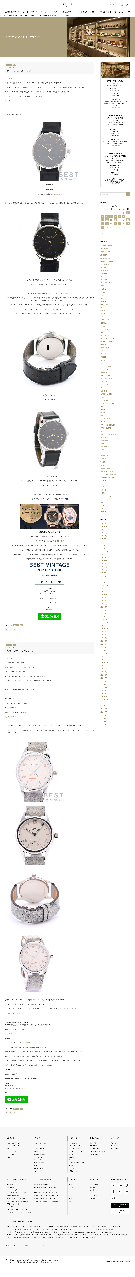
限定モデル (103, 511)
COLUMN (71, 1196)
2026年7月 (103, 527)
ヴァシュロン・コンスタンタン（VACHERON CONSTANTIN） (36, 1226)
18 (107, 223)
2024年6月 (103, 604)
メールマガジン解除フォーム (120, 1211)
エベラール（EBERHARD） (14, 1238)
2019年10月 (104, 706)
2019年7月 (103, 712)
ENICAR (102, 326)
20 (115, 223)
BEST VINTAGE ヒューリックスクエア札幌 (19, 1212)
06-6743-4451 (26, 1043)
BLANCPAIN (104, 270)
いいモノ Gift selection (40, 1160)
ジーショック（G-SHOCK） (86, 1238)
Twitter (14, 629)
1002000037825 (56, 194)
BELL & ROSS (104, 267)
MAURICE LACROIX (106, 394)
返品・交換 (72, 1157)
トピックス (10, 1157)
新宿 (14, 65)
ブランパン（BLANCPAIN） (74, 1226)
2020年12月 (104, 663)
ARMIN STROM (105, 255)
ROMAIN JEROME (105, 446)
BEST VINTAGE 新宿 (12, 1207)
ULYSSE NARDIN (105, 468)
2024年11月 (104, 588)
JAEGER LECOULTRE (106, 366)
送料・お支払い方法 (74, 1146)
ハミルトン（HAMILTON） (70, 1238)
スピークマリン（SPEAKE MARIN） (41, 1235)
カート (122, 4)
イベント (103, 487)
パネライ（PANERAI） (65, 1229)
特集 (92, 12)
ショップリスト (68, 12)
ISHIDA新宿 (10, 1184)
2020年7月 (103, 678)
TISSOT (102, 462)
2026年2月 (103, 542)
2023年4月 (103, 647)
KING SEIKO (104, 372)
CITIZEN (102, 307)
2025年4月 (103, 573)
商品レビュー (114, 1148)
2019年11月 (104, 703)
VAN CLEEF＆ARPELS (107, 477)
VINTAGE (103, 480)
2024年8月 (103, 598)
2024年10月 (104, 591)
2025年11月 (104, 551)
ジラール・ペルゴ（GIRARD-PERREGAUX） (35, 1232)
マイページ (110, 5)
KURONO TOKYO (105, 375)
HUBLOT (103, 357)
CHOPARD (103, 301)
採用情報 (92, 1198)
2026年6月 (103, 530)
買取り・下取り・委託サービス (98, 1151)
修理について (73, 1171)
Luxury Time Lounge (13, 1196)
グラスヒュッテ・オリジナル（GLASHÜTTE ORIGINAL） (76, 1232)
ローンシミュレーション (76, 1151)
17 (102, 223)
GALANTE (103, 332)
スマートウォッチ (39, 1148)
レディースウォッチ (106, 496)
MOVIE (71, 1190)
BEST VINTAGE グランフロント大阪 (17, 1209)
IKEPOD (102, 360)
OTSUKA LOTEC (105, 419)
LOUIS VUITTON (105, 388)
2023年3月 (103, 650)
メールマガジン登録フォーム (120, 1205)
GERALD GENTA (105, 335)
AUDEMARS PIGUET (106, 261)
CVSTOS (102, 314)
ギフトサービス (73, 1160)
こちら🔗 (61, 541)
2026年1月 (103, 545)
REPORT (71, 1198)
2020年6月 (103, 681)
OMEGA (102, 413)
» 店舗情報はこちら (115, 107)
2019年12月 (104, 700)
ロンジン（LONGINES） (74, 1235)
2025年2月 (103, 579)
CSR (91, 1193)
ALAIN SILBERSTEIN (106, 252)
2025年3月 (103, 576)
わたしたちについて (104, 12)
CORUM (102, 311)
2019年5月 (103, 718)
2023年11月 (104, 625)
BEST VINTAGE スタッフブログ (53, 15)
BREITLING (103, 280)
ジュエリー (44, 12)
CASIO (102, 295)
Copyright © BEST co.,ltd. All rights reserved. (118, 1261)
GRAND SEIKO (104, 348)
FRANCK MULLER (105, 329)
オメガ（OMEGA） (35, 1229)
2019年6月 (103, 715)
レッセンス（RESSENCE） (60, 1235)
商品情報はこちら (10, 717)
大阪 (14, 645)
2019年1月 (103, 727)
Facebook (6, 629)
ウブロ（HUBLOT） (96, 1229)
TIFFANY (103, 459)
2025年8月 (103, 561)
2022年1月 (103, 653)
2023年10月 (104, 629)
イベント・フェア (82, 12)
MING (102, 397)
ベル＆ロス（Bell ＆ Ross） (30, 1238)
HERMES (103, 354)
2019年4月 (103, 721)
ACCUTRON (104, 249)
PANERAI (103, 422)
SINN (102, 453)
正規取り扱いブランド (12, 12)
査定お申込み (94, 1154)
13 (115, 220)
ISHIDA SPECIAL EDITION (41, 1154)
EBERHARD (104, 323)
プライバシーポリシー (29, 1245)
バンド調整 (72, 1168)
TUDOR (102, 465)
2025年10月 (104, 554)
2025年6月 (103, 567)
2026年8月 (103, 523)
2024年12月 (104, 585)
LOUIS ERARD (104, 385)
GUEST (71, 1201)
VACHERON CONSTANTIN (108, 474)
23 (128, 223)
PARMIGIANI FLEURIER (107, 425)
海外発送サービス (74, 1165)
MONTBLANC (104, 400)
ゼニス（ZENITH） (108, 1229)
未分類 (102, 505)
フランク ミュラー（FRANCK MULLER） (17, 1229)
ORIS (101, 416)
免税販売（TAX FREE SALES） (77, 1162)
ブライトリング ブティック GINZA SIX (17, 1201)
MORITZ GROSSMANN (107, 403)
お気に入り (117, 4)
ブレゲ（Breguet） (60, 1226)
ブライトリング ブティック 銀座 (16, 1198)
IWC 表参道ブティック (13, 1204)
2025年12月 (104, 548)
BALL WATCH (104, 264)
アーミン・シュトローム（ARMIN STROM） (18, 1235)
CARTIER (103, 292)
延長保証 (71, 1154)
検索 (127, 4)
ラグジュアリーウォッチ (41, 1143)
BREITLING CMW (105, 283)
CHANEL (103, 298)
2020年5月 (103, 684)
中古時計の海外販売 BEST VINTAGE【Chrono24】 (47, 1201)
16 (128, 220)
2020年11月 (104, 666)
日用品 (35, 1165)
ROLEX (102, 443)
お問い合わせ (119, 12)
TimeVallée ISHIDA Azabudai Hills (16, 1193)
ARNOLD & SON (105, 258)
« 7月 (102, 233)
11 (107, 220)
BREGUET (103, 277)
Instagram (10, 629)
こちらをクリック (10, 1034)
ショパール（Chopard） (115, 1226)
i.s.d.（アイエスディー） (40, 1168)
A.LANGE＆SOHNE (106, 246)
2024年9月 (103, 595)
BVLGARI (103, 289)
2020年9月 (103, 672)
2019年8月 (103, 709)
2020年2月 (103, 693)
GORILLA (103, 345)
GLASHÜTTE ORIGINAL (107, 341)
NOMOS (9, 65)
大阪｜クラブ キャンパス (19, 650)
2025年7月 (103, 564)
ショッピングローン (75, 1148)
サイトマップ (43, 1245)
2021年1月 (103, 659)
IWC (101, 363)
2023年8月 (103, 635)
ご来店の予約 (94, 1146)
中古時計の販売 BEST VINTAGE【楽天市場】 (46, 1193)
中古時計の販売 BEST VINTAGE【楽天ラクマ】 (46, 1198)
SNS (128, 12)
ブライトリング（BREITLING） (49, 1229)
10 (102, 220)
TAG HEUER (104, 456)
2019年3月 (103, 724)
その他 (102, 493)
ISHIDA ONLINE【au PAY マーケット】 (44, 1190)
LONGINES (103, 382)
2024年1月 (103, 619)
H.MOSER (103, 351)
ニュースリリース (95, 1196)
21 (119, 223)
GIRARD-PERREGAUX (107, 338)
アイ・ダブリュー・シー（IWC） (81, 1229)
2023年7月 (103, 638)
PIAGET (102, 431)
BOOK (71, 1187)
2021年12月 (104, 656)
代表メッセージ (94, 1184)
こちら (57, 594)
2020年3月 (103, 690)
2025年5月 (103, 570)
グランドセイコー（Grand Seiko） (103, 1232)
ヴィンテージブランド (30, 12)
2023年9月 (103, 632)
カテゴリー (55, 12)
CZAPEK (103, 317)
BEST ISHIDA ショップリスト (17, 1179)
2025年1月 (103, 582)
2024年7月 (103, 601)
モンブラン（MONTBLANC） (90, 1235)
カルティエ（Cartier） (12, 1226)
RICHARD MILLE (105, 437)
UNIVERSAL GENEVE (106, 471)
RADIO (71, 1193)
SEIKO (102, 450)
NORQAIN (103, 409)
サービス (92, 1190)
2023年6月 (103, 641)
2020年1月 (103, 697)
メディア (72, 1179)
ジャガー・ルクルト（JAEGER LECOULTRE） (95, 1226)
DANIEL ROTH (104, 320)
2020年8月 (103, 675)
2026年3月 (103, 539)
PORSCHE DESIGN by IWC (108, 434)
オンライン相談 (94, 1148)
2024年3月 (103, 613)
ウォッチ (36, 1146)
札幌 (101, 508)
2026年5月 (103, 533)
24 (102, 227)
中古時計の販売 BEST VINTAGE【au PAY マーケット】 (49, 1196)
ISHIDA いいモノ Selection (41, 1157)
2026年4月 (103, 536)
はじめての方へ (73, 1143)
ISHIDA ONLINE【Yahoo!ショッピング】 (45, 1187)
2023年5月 (103, 644)
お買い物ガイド (74, 1138)
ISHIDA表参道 (11, 1187)
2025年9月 (103, 557)
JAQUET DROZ (105, 369)
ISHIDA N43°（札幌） (12, 1190)
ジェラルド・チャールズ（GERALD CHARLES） (112, 1235)
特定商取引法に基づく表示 (12, 1245)
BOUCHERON (104, 273)
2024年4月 (103, 610)
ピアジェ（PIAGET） (54, 1232)
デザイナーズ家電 (39, 1162)
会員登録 (113, 1143)
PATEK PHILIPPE (105, 428)
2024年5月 (103, 607)
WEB (70, 1184)
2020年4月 (103, 687)
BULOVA (103, 286)
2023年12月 (104, 622)
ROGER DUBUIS (105, 440)
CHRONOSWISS (105, 304)
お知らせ (103, 490)
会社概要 (92, 1187)
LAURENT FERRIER (106, 379)
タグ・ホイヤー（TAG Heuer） (14, 1232)
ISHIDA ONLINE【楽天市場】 (41, 1184)
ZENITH (102, 484)
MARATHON (104, 391)
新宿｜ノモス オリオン (18, 70)
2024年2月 (103, 616)
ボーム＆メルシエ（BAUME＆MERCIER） (50, 1238)
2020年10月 (104, 669)
